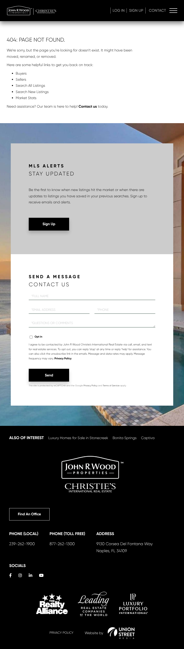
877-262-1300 (62, 544)
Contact (157, 10)
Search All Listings (30, 85)
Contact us (88, 106)
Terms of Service (111, 386)
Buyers (21, 73)
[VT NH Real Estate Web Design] (121, 633)
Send (49, 375)
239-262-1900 (22, 544)
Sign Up (136, 10)
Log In (119, 10)
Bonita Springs (125, 438)
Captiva (148, 438)
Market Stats (26, 98)
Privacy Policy (62, 358)
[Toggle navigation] (173, 10)
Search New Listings (32, 92)
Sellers (21, 79)
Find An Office (29, 514)
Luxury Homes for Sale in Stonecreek (78, 438)
